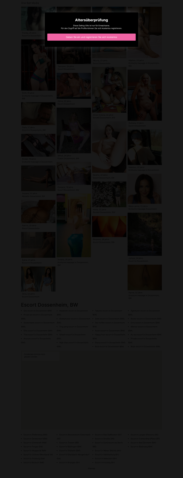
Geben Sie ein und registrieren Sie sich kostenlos (91, 37)
